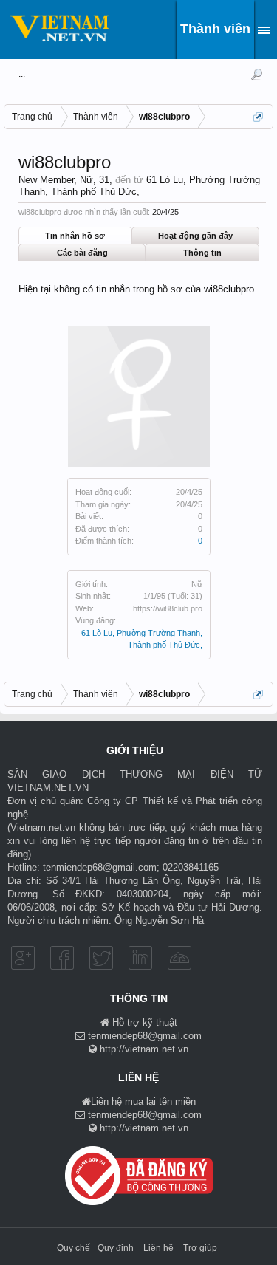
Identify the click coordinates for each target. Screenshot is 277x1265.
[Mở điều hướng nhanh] (259, 118)
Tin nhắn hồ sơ (75, 235)
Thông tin (202, 252)
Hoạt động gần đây (195, 235)
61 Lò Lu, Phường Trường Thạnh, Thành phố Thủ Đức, (139, 186)
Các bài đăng (82, 252)
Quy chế (73, 1248)
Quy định (116, 1248)
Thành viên (215, 28)
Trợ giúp (200, 1248)
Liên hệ (158, 1248)
